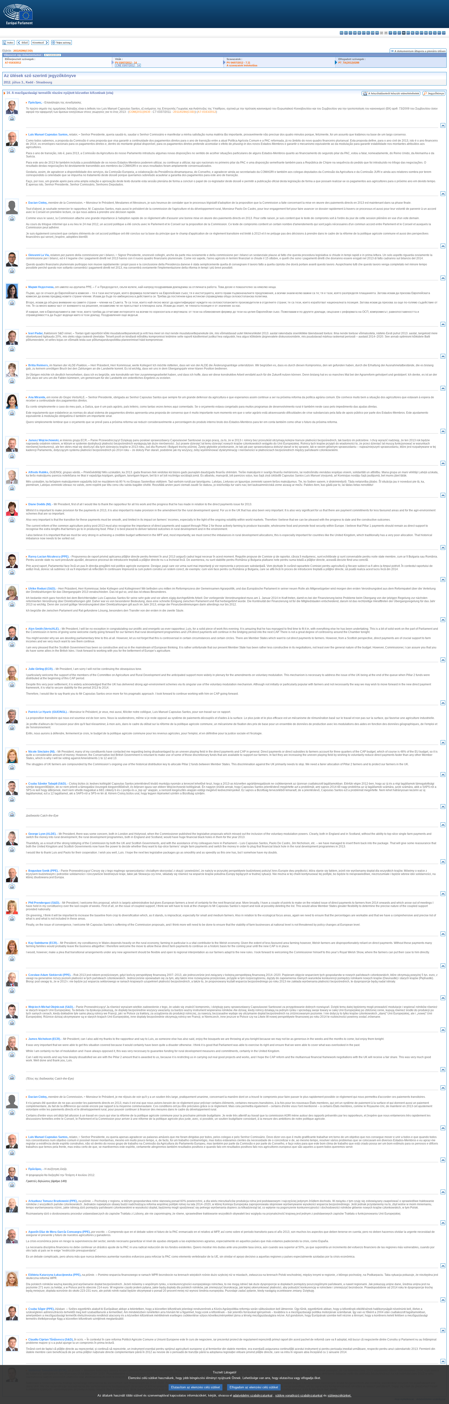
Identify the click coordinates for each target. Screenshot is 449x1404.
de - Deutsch (359, 33)
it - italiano (390, 33)
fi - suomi (439, 33)
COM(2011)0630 (139, 112)
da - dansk (355, 33)
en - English (372, 33)
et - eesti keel (364, 33)
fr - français (377, 33)
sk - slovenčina (430, 33)
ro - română (426, 33)
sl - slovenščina (435, 33)
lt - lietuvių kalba (399, 33)
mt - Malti (408, 33)
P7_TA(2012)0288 (348, 62)
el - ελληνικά (368, 33)
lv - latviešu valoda (395, 33)
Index (10, 42)
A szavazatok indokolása (242, 65)
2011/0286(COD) (23, 50)
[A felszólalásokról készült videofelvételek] (12, 119)
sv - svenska (443, 33)
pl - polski (417, 33)
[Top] (443, 126)
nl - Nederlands (412, 33)
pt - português (421, 33)
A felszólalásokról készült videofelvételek (393, 93)
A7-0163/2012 (13, 62)
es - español (346, 33)
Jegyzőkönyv (436, 93)
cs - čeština (350, 33)
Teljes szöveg (63, 42)
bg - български (341, 33)
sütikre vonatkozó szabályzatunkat (298, 1395)
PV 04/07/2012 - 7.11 (238, 62)
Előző (25, 42)
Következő (38, 42)
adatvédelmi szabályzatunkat (252, 1395)
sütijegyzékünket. (339, 1395)
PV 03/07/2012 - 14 (126, 62)
